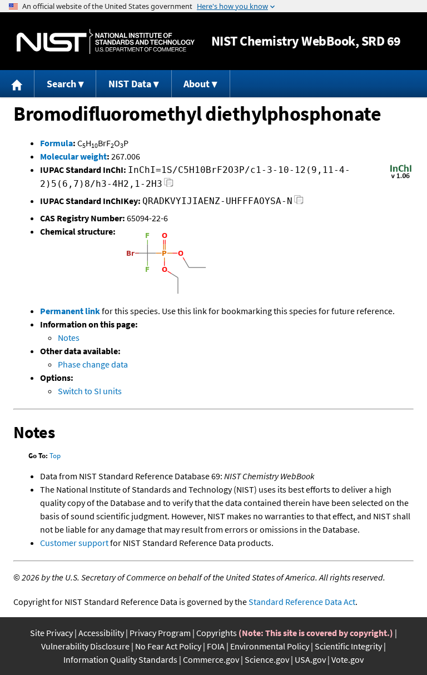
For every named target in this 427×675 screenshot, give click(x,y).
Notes (69, 337)
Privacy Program (160, 632)
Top (55, 455)
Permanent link (70, 310)
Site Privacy (51, 632)
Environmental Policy (269, 646)
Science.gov (267, 659)
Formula (56, 142)
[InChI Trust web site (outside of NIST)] (401, 177)
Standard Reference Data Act (302, 601)
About (196, 83)
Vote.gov (347, 659)
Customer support (74, 542)
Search (61, 83)
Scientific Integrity (348, 646)
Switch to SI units (90, 390)
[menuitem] (17, 83)
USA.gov (310, 659)
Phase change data (93, 364)
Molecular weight (73, 156)
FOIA (216, 646)
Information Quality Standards (120, 659)
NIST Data (129, 83)
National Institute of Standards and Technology (106, 41)
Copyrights (216, 632)
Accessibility (101, 632)
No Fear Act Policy (168, 646)
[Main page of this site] (17, 83)
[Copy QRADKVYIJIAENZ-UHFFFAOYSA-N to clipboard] (299, 202)
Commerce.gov (211, 659)
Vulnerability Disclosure (85, 646)
